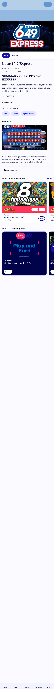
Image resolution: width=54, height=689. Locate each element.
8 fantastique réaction (14, 217)
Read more (7, 102)
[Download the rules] (27, 170)
